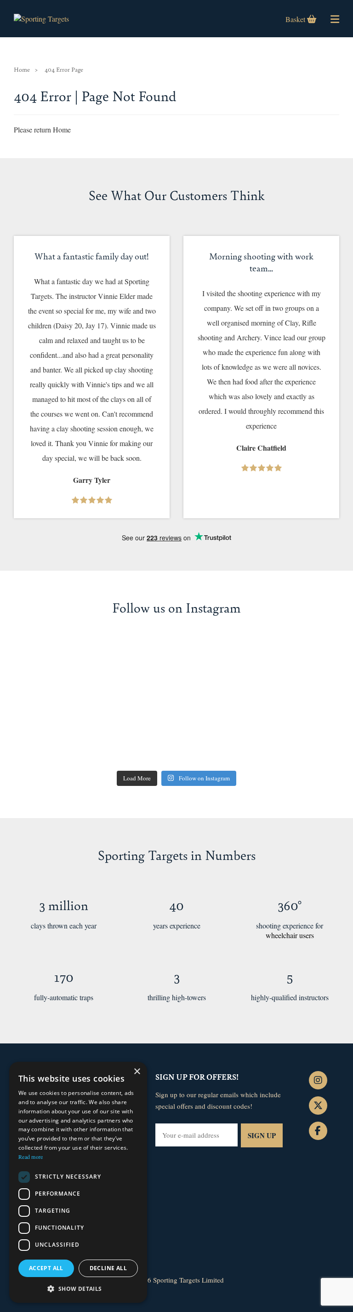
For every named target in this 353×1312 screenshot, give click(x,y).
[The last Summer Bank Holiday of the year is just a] (176, 669)
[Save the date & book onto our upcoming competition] (286, 669)
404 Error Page (64, 69)
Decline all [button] (108, 1268)
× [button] (136, 1071)
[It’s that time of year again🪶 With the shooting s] (286, 733)
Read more (30, 1156)
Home (22, 69)
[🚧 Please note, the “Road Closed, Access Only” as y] (66, 669)
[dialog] (78, 1182)
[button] (78, 1288)
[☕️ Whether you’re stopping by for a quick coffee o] (66, 733)
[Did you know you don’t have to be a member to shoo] (176, 733)
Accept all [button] (46, 1268)
